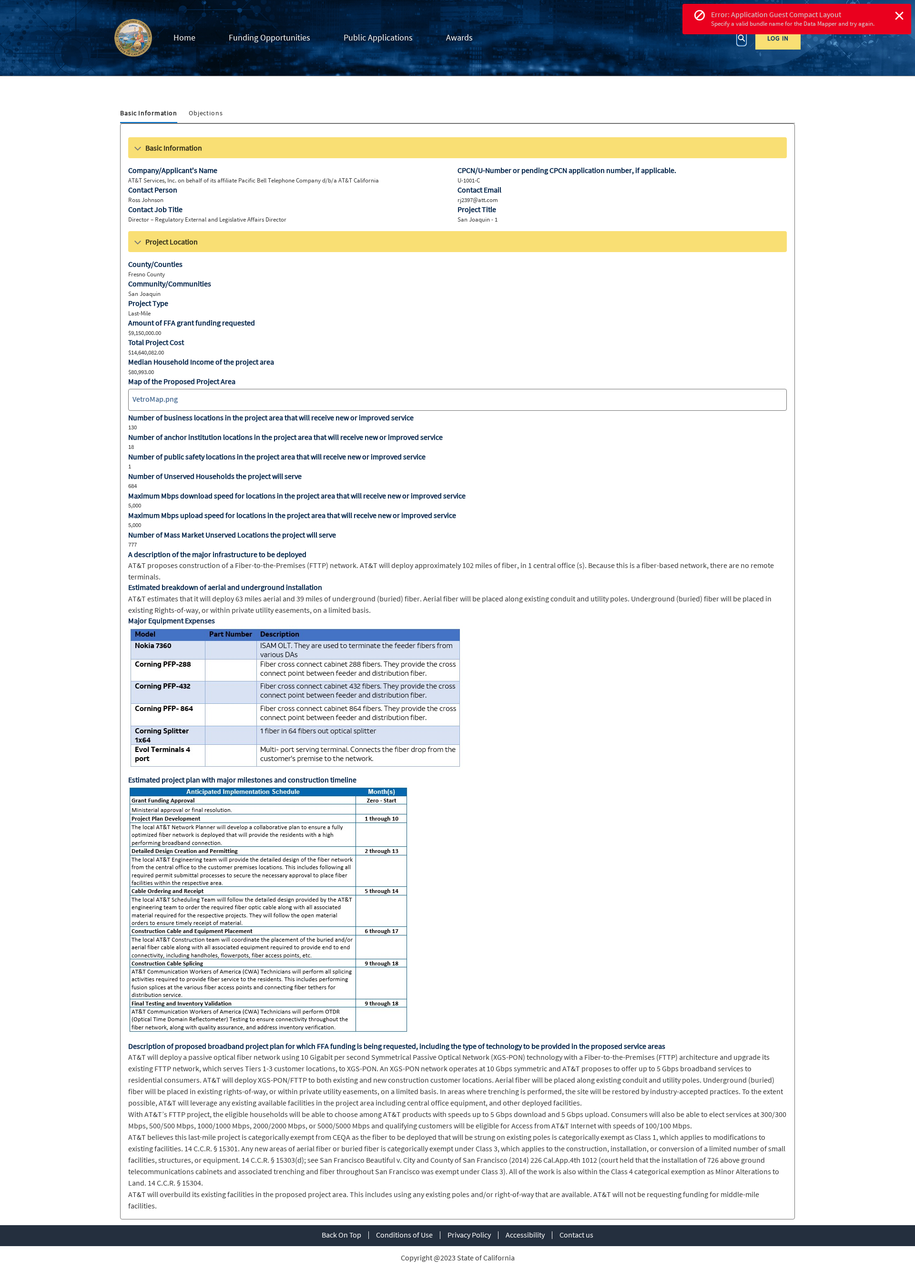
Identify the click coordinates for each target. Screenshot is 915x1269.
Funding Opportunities (269, 37)
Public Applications (378, 37)
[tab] (148, 113)
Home (184, 37)
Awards (459, 37)
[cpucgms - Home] (133, 38)
